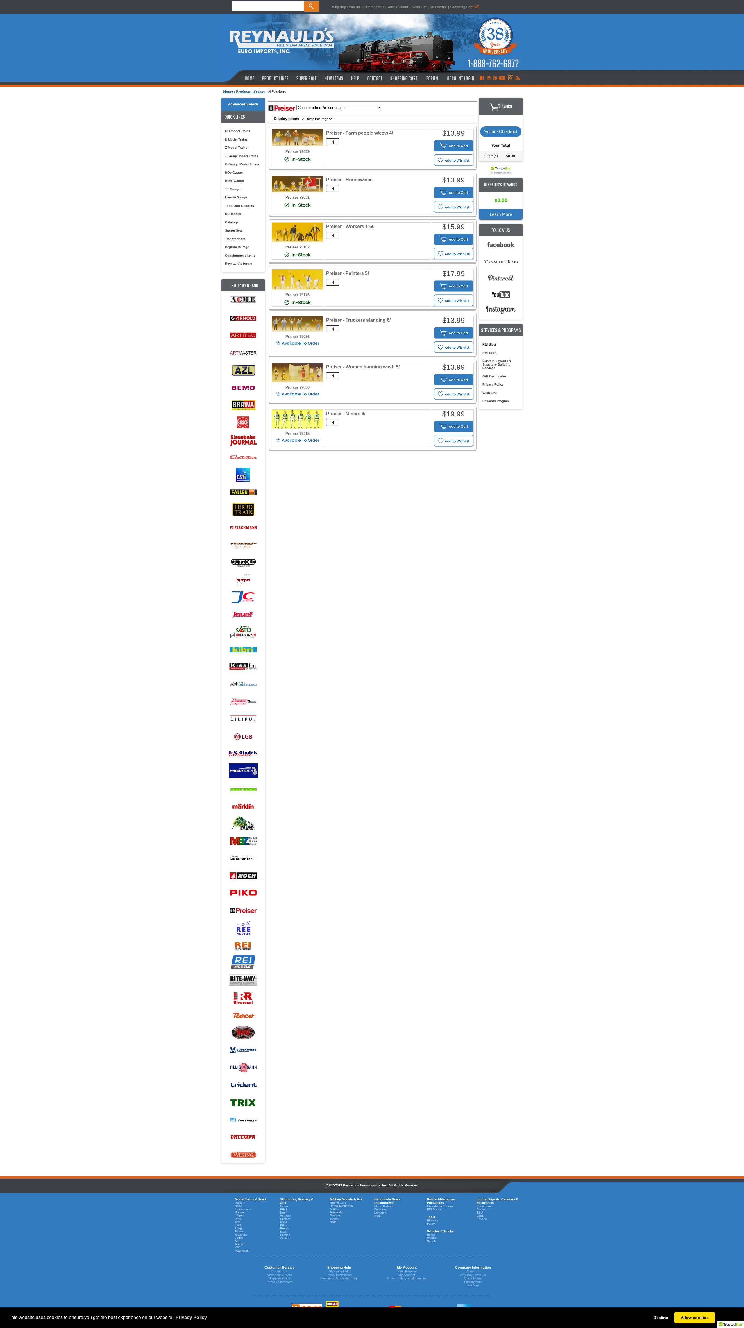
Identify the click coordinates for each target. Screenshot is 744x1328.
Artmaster (337, 1212)
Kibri (283, 1209)
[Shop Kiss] (243, 666)
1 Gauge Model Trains (241, 156)
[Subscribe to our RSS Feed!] (517, 78)
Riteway (432, 1220)
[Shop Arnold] (243, 318)
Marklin (240, 1202)
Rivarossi (241, 1234)
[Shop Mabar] (243, 771)
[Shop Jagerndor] (243, 597)
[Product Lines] (275, 78)
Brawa (239, 1212)
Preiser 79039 (297, 151)
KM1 (238, 1247)
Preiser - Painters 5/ (347, 273)
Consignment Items (240, 255)
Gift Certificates (494, 376)
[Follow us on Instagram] (510, 78)
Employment (473, 1282)
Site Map (473, 1285)
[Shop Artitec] (243, 335)
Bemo (239, 1231)
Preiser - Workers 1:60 (350, 226)
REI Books (233, 214)
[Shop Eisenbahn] (243, 440)
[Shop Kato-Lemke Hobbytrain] (243, 632)
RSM (283, 1222)
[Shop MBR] (243, 824)
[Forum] (432, 78)
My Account (406, 1275)
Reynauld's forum (238, 263)
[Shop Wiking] (243, 1155)
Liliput (239, 1215)
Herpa (431, 1234)
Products (243, 91)
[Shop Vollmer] (243, 1138)
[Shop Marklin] (243, 806)
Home (228, 91)
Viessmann (485, 1206)
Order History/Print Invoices (407, 1278)
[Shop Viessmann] (243, 1120)
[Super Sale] (306, 78)
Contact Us (279, 1271)
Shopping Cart (461, 7)
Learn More (501, 214)
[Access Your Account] (459, 78)
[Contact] (375, 78)
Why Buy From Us (346, 7)
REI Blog (489, 344)
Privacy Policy (493, 384)
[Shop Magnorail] (243, 789)
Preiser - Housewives (349, 179)
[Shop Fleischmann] (243, 527)
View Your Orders (279, 1275)
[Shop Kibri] (243, 649)
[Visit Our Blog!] (489, 78)
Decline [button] (660, 1317)
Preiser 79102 (297, 247)
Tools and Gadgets (239, 205)
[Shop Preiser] (243, 911)
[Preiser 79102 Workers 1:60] (297, 241)
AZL (237, 1241)
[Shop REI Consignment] (243, 946)
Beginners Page (237, 247)
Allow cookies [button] (695, 1317)
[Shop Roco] (243, 1015)
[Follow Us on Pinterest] (495, 78)
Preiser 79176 (297, 295)
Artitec (284, 1238)
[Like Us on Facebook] (481, 78)
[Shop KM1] (243, 684)
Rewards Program (496, 401)
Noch (283, 1212)
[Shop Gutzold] (243, 562)
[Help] (356, 78)
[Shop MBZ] (243, 841)
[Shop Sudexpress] (243, 1050)
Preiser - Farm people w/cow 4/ (359, 132)
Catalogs (232, 222)
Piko (238, 1218)
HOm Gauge (234, 180)
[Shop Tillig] (243, 1068)
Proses (285, 1234)
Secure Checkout (500, 131)
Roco (238, 1205)
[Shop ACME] (243, 301)
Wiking (432, 1237)
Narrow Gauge (236, 197)
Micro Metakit (383, 1206)
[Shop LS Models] (243, 754)
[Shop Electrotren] (243, 458)
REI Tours (489, 353)
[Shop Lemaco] (243, 702)
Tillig (238, 1228)
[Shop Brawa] (243, 405)
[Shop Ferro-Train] (243, 510)
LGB (238, 1225)
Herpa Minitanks (341, 1205)
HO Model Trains (237, 131)
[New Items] (334, 78)
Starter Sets (234, 230)
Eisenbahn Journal (440, 1206)
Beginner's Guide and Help (339, 1278)
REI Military (338, 1202)
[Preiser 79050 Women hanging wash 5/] (297, 381)
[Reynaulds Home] (240, 78)
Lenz (480, 1215)
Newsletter (438, 7)
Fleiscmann (243, 1209)
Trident (334, 1218)
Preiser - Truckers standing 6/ (358, 320)
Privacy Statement (279, 1282)
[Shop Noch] (243, 876)
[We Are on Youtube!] (502, 78)
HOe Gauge (234, 172)
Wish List (419, 7)
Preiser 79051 (297, 197)
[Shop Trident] (243, 1085)
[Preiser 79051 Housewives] (297, 191)
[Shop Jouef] (243, 614)
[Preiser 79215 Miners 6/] (297, 427)
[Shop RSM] (243, 1033)
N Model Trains (236, 139)
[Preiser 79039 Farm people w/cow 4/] (297, 145)
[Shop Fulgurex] (243, 545)
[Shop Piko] (243, 893)
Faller (284, 1206)
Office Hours (473, 1278)
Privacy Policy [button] (191, 1317)
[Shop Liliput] (243, 719)
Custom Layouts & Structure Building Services (496, 364)
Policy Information (339, 1275)
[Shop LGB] (243, 736)
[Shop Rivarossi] (243, 998)
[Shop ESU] (243, 475)
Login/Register (407, 1271)
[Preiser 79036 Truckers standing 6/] (297, 330)
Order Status (374, 7)
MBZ (283, 1231)
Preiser (259, 91)
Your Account (398, 7)
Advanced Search (243, 104)
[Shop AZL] (243, 370)
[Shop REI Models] (243, 963)
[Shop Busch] (243, 423)
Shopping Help (339, 1271)
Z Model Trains (236, 147)
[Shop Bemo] (243, 388)
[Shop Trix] (243, 1103)
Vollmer (285, 1215)
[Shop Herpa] (243, 580)
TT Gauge (232, 189)
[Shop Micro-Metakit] (243, 859)
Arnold (239, 1244)
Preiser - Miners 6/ (345, 413)
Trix (237, 1221)
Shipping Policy (279, 1278)
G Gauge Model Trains (242, 164)
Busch (284, 1228)
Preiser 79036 (297, 336)
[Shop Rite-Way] (243, 981)
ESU (480, 1212)
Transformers (235, 239)
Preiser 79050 (297, 387)
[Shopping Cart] (404, 78)
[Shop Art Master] (243, 353)
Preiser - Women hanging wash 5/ (363, 366)
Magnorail (242, 1250)
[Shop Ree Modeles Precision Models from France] (243, 928)
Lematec (380, 1212)
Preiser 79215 (297, 434)
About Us (473, 1271)
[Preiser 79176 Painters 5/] (297, 288)
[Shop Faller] (243, 492)
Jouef (239, 1237)
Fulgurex (380, 1209)
